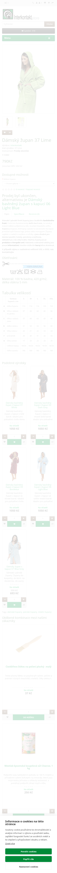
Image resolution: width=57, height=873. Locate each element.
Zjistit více (10, 843)
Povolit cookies (28, 851)
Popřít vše (28, 859)
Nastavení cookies (28, 866)
